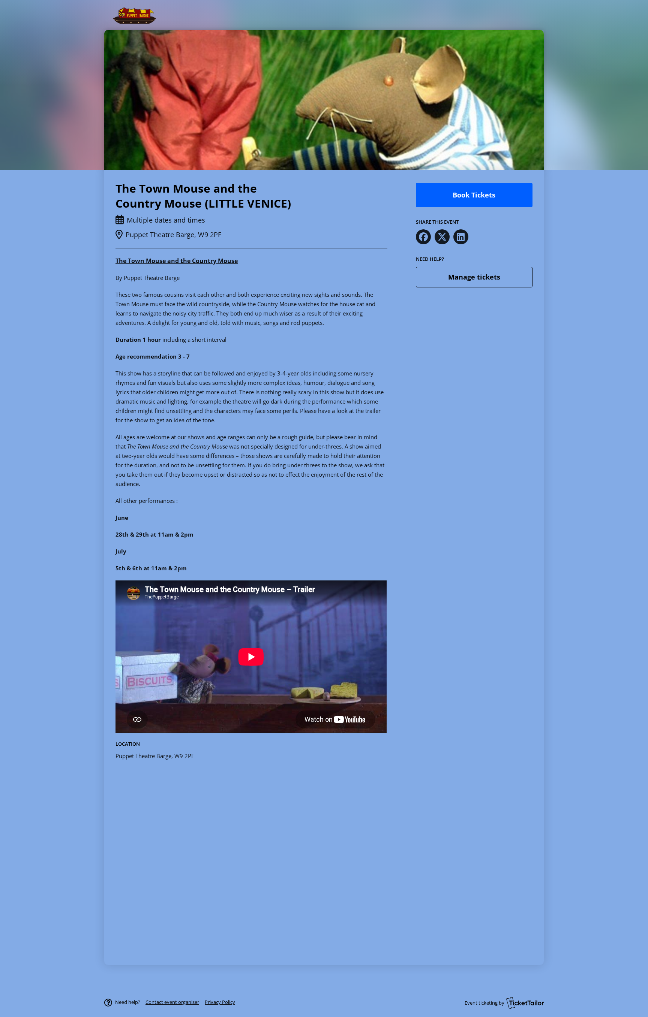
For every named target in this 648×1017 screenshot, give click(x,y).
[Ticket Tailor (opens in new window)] (525, 1003)
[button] (172, 1002)
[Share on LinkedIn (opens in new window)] (460, 236)
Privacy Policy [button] (220, 1002)
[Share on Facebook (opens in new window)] (423, 236)
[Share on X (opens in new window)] (442, 236)
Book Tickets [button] (474, 194)
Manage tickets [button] (474, 276)
